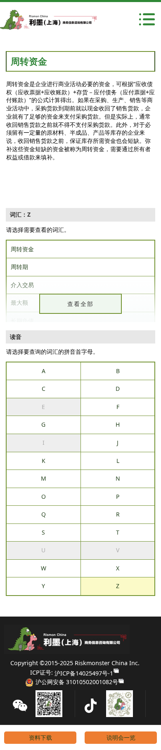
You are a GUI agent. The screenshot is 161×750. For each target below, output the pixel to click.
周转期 (19, 267)
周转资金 (22, 249)
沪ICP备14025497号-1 (83, 673)
